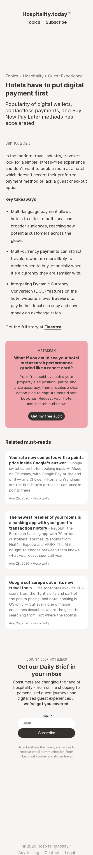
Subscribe (56, 22)
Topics (33, 22)
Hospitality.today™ (46, 14)
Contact (52, 852)
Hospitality (33, 75)
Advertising (28, 852)
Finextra (52, 326)
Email (46, 716)
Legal (70, 852)
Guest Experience (65, 75)
